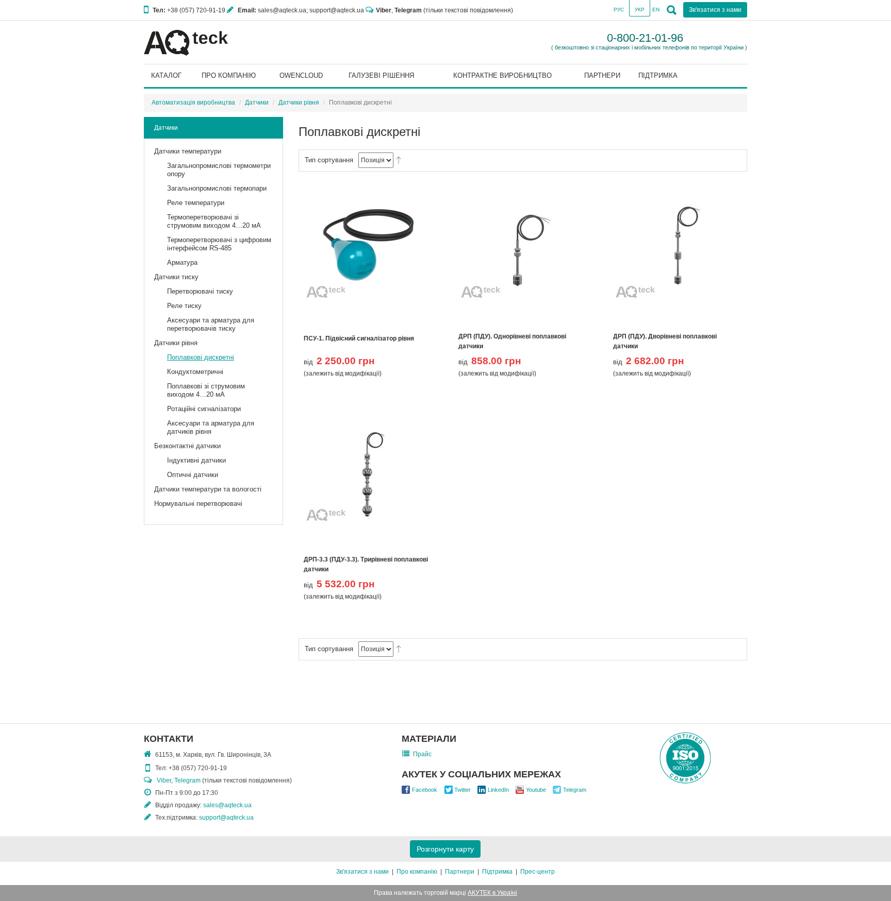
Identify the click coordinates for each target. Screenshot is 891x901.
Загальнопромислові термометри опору (219, 170)
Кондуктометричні (195, 372)
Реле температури (195, 203)
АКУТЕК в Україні (492, 892)
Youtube (536, 790)
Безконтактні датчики (187, 446)
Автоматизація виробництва (193, 102)
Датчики (257, 102)
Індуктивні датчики (196, 460)
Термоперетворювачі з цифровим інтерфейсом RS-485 (219, 244)
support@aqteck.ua (226, 817)
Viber (383, 10)
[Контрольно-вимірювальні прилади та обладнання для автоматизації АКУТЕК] (186, 42)
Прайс (422, 754)
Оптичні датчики (192, 475)
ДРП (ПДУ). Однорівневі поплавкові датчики (512, 341)
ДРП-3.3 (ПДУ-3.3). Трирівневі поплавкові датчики (366, 564)
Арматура (182, 262)
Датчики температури (187, 151)
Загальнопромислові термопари (217, 188)
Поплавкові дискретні (200, 357)
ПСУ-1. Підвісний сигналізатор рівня (359, 338)
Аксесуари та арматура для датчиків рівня (210, 427)
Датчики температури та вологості (207, 489)
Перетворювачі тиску (200, 291)
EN (655, 9)
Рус (619, 9)
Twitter (462, 790)
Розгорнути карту (445, 849)
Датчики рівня (298, 102)
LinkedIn (498, 790)
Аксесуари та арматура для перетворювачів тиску (210, 324)
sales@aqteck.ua (227, 805)
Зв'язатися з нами (362, 871)
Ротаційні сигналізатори (204, 409)
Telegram (408, 10)
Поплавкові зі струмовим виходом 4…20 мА (206, 390)
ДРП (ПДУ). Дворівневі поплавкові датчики (665, 341)
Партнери (459, 871)
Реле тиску (184, 306)
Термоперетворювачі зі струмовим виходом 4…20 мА (214, 221)
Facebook (424, 790)
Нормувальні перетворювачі (198, 503)
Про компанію (417, 871)
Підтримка (497, 871)
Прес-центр (537, 871)
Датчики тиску (176, 277)
